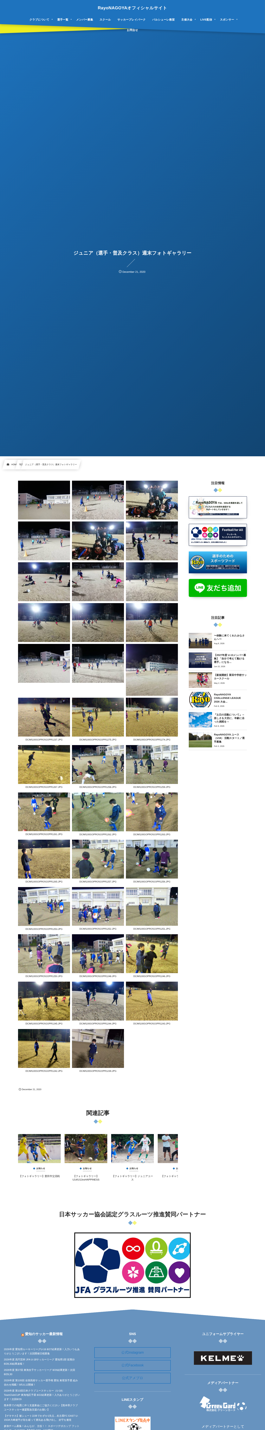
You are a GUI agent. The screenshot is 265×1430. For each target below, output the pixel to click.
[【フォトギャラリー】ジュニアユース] (132, 1148)
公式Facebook (132, 1365)
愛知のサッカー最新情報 (44, 1334)
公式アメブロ (132, 1378)
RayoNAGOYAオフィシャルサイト (132, 8)
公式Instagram (132, 1352)
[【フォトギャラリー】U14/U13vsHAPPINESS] (86, 1148)
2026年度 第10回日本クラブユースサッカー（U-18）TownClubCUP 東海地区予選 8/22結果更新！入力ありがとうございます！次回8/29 (42, 1395)
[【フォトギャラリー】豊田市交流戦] (39, 1148)
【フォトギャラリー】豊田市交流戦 (39, 1176)
